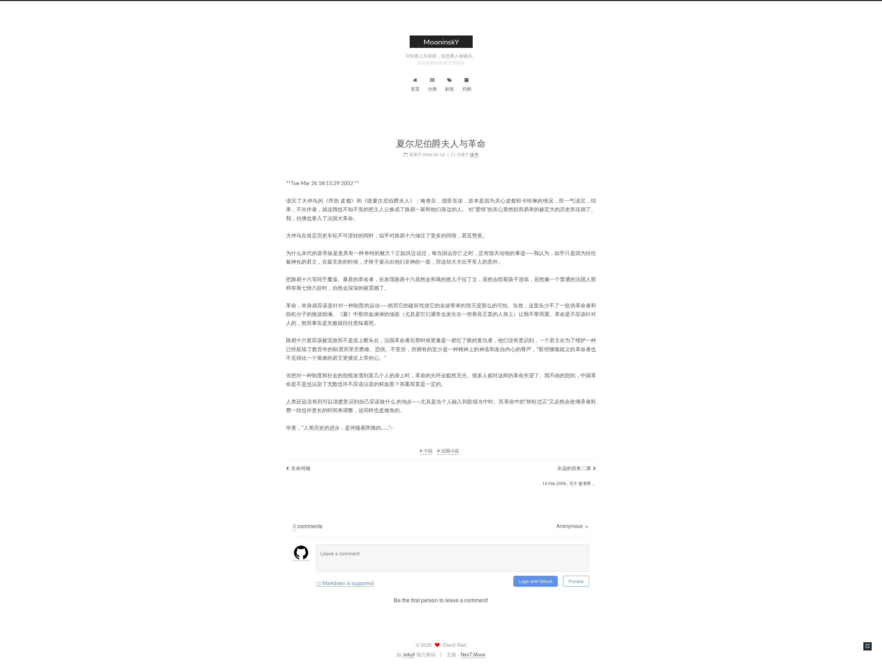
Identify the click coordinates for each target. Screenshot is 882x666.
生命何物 (300, 467)
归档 (466, 88)
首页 (415, 88)
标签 (449, 88)
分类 (432, 88)
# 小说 (426, 450)
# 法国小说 (448, 450)
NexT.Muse (473, 654)
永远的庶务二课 (574, 467)
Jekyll (409, 654)
